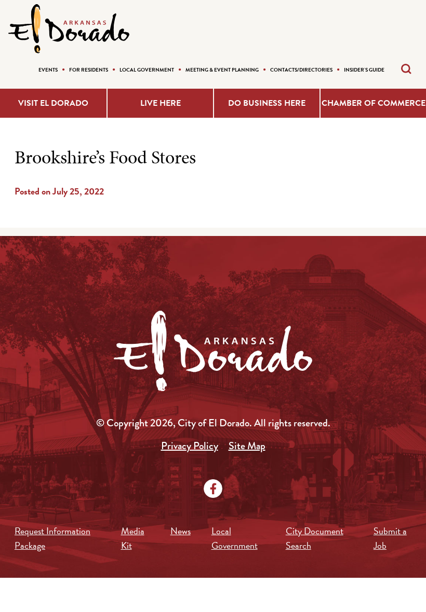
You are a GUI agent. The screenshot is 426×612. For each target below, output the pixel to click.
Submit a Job (390, 538)
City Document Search (314, 538)
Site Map (247, 445)
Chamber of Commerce (373, 103)
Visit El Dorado (53, 103)
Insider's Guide (364, 70)
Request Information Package (52, 538)
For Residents (88, 70)
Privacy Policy (189, 445)
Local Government (146, 70)
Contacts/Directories (301, 70)
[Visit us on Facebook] (213, 488)
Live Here (160, 103)
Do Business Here (266, 103)
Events (48, 70)
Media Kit (132, 538)
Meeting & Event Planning (222, 70)
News (180, 531)
